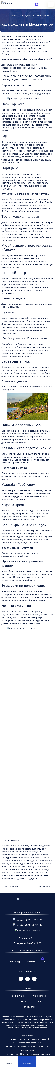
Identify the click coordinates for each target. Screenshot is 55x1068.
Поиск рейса (18, 996)
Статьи (18, 16)
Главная (9, 16)
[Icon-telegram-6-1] (31, 4)
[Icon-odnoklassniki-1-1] (34, 979)
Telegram (30, 962)
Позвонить (27, 1064)
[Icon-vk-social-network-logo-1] (21, 979)
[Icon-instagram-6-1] (27, 979)
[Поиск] (9, 1058)
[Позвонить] (27, 1058)
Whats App (15, 962)
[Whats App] (15, 958)
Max (43, 962)
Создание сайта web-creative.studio (27, 1054)
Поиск (9, 1064)
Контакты (29, 1007)
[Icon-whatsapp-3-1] (26, 4)
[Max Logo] (36, 4)
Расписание (39, 996)
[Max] (42, 958)
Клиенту (21, 1001)
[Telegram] (30, 958)
